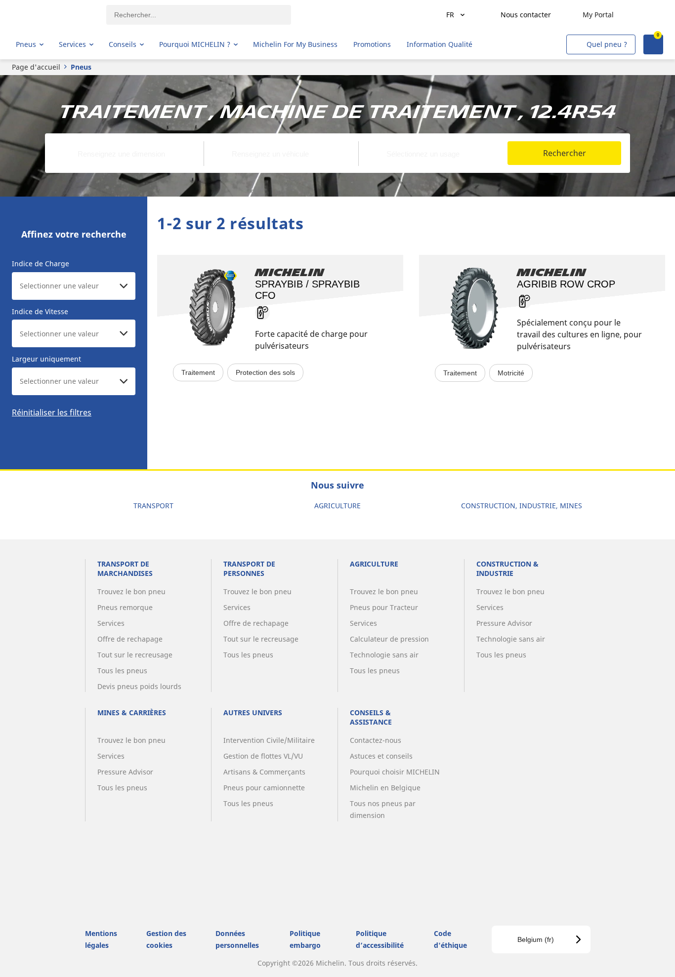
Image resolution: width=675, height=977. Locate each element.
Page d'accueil (36, 67)
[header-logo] (54, 15)
